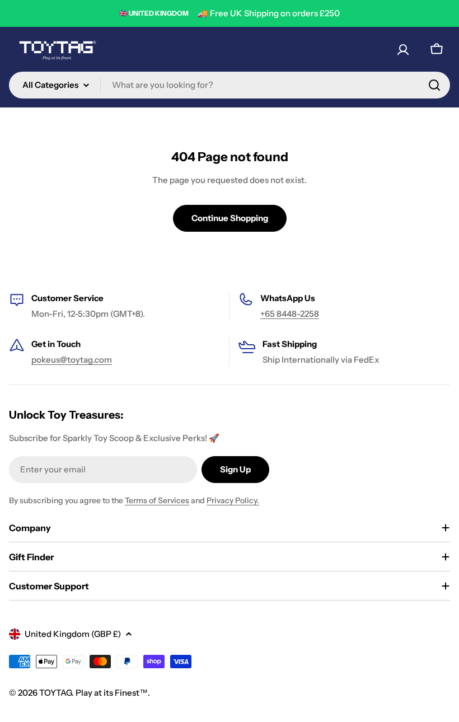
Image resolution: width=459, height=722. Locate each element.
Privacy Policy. (233, 500)
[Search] (434, 85)
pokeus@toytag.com (71, 359)
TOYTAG (55, 692)
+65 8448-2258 (289, 313)
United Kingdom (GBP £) (73, 634)
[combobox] (229, 85)
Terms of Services (157, 500)
